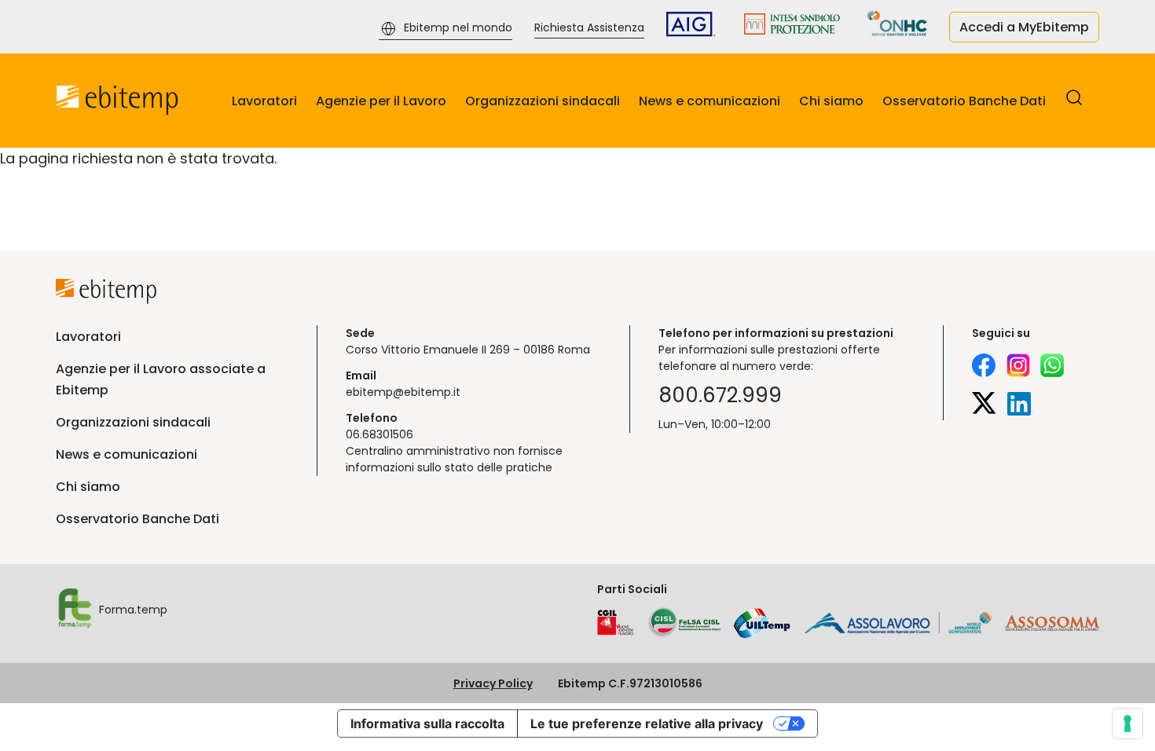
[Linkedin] (1020, 406)
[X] (984, 406)
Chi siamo (831, 101)
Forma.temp (133, 609)
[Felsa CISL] (683, 623)
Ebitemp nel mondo (458, 27)
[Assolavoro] (898, 623)
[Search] (1074, 102)
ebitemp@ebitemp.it (403, 392)
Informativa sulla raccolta (427, 723)
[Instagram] (1018, 368)
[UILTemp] (762, 623)
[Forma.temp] (74, 610)
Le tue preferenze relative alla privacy (646, 723)
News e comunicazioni (709, 101)
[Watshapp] (1052, 368)
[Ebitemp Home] (117, 100)
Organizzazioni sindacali (542, 101)
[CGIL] (615, 623)
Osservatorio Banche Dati (964, 101)
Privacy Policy (493, 683)
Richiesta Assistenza (589, 27)
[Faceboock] (984, 368)
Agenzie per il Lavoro (381, 101)
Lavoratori (264, 101)
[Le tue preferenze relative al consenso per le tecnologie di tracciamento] (1127, 723)
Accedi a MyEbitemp (1024, 27)
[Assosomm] (1052, 627)
